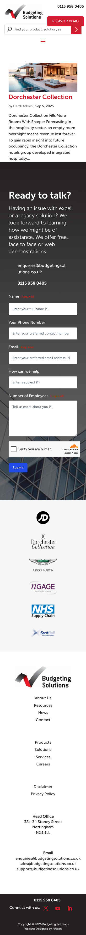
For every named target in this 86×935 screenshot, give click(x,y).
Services (43, 757)
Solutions (43, 749)
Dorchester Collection (40, 97)
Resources (43, 705)
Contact (43, 720)
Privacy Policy (43, 794)
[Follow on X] (46, 908)
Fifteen (57, 928)
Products (43, 742)
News (43, 713)
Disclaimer (43, 787)
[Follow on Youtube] (58, 908)
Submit (18, 468)
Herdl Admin (22, 106)
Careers (43, 764)
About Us (43, 698)
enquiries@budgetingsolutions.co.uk (48, 858)
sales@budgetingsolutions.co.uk (48, 864)
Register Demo (65, 21)
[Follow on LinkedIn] (70, 908)
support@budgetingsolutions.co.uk (48, 869)
